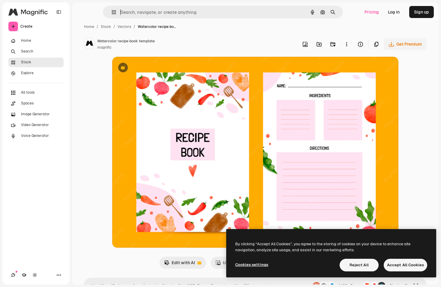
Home (89, 26)
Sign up (421, 12)
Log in (394, 12)
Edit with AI (179, 264)
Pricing (371, 12)
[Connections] (13, 275)
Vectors (124, 26)
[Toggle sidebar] (59, 12)
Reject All (359, 264)
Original (150, 68)
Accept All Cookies (405, 264)
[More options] (346, 44)
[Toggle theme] (35, 275)
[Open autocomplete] (111, 12)
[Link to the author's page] (89, 44)
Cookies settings (251, 264)
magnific (104, 47)
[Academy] (24, 275)
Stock (106, 26)
